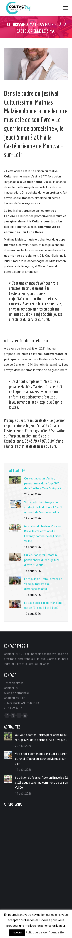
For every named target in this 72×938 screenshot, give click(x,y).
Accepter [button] (17, 932)
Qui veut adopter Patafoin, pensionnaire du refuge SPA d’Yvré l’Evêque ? (42, 560)
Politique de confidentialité (44, 932)
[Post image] (15, 480)
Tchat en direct (13, 683)
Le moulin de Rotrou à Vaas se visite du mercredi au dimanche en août (43, 583)
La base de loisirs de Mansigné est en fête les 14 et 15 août (43, 605)
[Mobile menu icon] (65, 8)
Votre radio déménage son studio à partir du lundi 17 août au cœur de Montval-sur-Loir (43, 507)
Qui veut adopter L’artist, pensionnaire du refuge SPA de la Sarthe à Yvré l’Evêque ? (42, 483)
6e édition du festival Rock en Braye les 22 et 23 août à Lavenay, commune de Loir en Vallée (43, 534)
